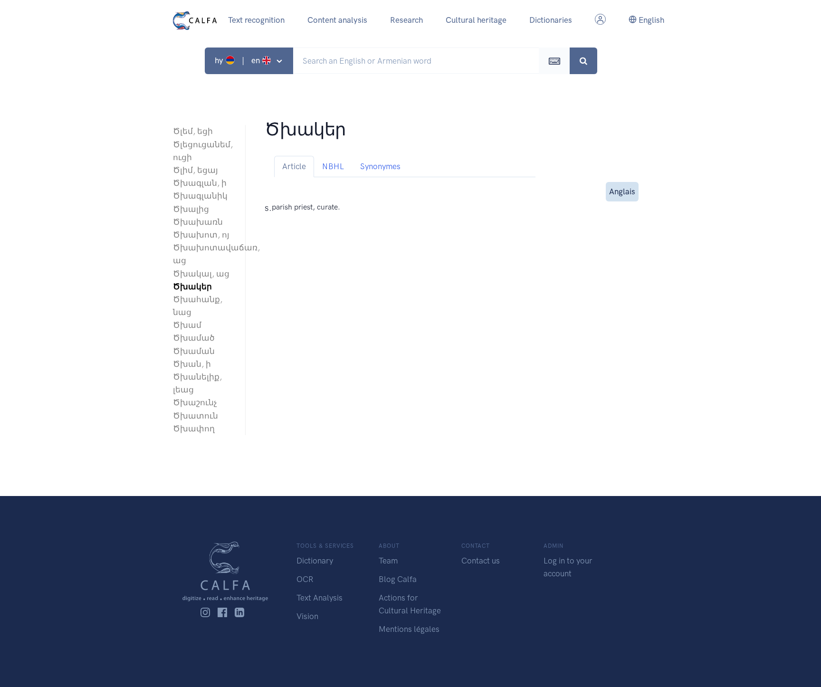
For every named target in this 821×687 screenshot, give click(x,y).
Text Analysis (319, 597)
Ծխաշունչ (195, 402)
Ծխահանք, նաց (197, 306)
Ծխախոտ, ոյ (201, 234)
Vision (307, 616)
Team (388, 560)
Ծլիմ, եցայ (195, 170)
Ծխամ (187, 325)
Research (406, 20)
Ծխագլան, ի (200, 183)
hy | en (238, 60)
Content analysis (337, 20)
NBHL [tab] (333, 166)
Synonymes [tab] (380, 166)
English (650, 20)
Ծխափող (194, 428)
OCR (304, 579)
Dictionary (314, 560)
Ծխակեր (192, 286)
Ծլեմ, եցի (193, 131)
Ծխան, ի (192, 364)
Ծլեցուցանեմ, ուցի (203, 151)
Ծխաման (194, 351)
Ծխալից (191, 209)
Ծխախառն (198, 222)
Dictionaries (550, 20)
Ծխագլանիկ (200, 195)
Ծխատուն (195, 415)
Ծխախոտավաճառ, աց (204, 254)
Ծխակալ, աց (201, 273)
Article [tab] (294, 166)
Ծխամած (194, 338)
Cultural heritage (476, 20)
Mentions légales (409, 629)
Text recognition (256, 20)
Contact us (480, 560)
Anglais (622, 191)
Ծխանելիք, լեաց (197, 383)
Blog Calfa (398, 579)
